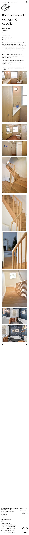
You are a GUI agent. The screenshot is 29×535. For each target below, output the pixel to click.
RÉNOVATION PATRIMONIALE (9, 525)
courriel (3, 518)
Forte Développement (11, 532)
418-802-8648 (7, 519)
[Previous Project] (2, 344)
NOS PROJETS (5, 523)
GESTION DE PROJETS (8, 528)
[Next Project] (26, 344)
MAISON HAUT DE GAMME (9, 527)
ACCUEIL (4, 521)
